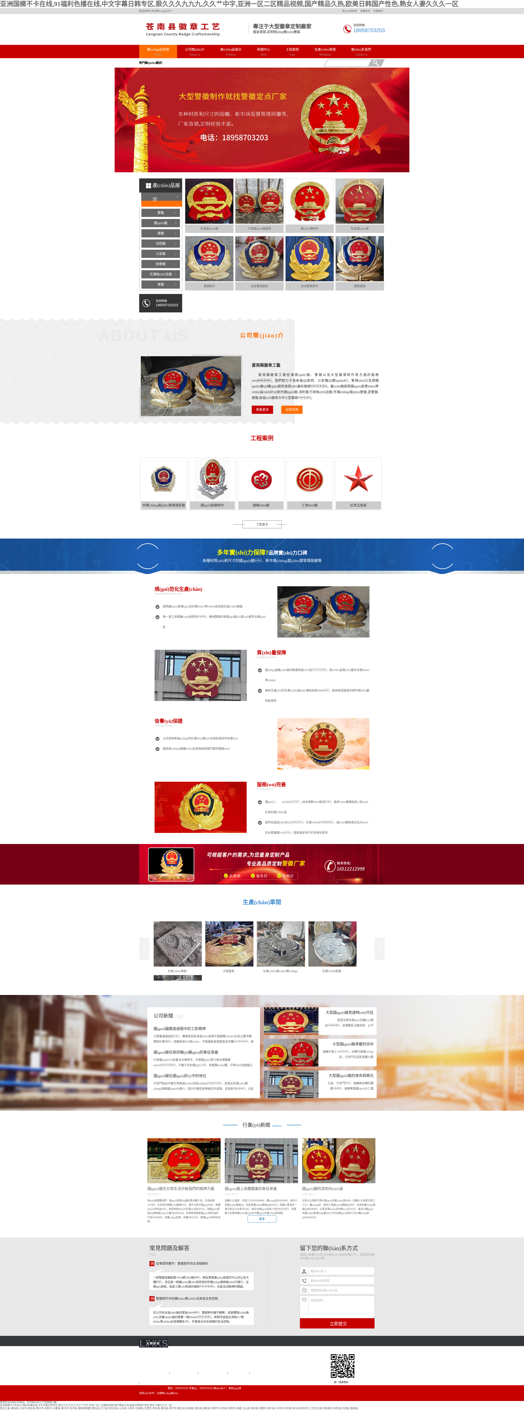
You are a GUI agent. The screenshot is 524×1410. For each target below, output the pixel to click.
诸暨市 (263, 1408)
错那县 (206, 1408)
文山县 (246, 1408)
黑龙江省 (5, 1408)
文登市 (147, 1408)
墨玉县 (181, 1408)
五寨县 (56, 1408)
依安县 (156, 1408)
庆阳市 (231, 1408)
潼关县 (198, 1408)
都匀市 (65, 1408)
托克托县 (113, 1408)
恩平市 (173, 1408)
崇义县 (296, 1408)
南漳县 (254, 1408)
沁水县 (122, 1408)
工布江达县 (315, 1408)
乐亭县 (288, 1408)
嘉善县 (354, 1408)
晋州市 (39, 1408)
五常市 (131, 1408)
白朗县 (139, 1408)
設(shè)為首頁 (349, 11)
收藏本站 (365, 11)
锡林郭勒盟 (84, 1408)
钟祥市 (215, 1408)
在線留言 (378, 11)
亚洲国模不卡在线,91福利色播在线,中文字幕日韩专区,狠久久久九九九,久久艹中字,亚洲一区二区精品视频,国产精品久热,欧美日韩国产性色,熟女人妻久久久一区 (229, 4)
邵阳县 (95, 1408)
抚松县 (31, 1408)
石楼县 (345, 1408)
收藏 (238, 1408)
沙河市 (279, 1408)
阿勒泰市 (328, 1408)
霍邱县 (164, 1408)
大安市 (23, 1408)
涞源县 (189, 1408)
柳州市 (304, 1408)
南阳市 (48, 1408)
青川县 (271, 1408)
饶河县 (73, 1408)
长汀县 (103, 1408)
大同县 (223, 1408)
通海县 (14, 1408)
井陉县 (337, 1408)
